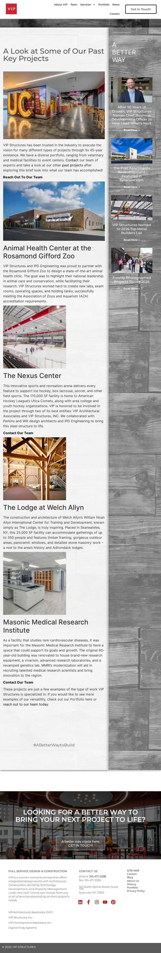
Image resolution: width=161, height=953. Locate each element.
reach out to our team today (25, 704)
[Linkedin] (80, 902)
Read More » (132, 130)
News (115, 4)
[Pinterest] (113, 902)
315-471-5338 (97, 876)
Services (85, 4)
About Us (133, 880)
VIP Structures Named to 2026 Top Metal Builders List (131, 229)
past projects (72, 165)
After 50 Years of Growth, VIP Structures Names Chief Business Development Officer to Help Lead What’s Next (132, 115)
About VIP (61, 4)
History (131, 884)
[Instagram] (96, 902)
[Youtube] (105, 902)
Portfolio (103, 4)
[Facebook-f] (88, 902)
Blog (130, 877)
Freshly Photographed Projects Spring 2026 (132, 280)
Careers (114, 13)
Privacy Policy (136, 890)
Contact (72, 160)
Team (73, 4)
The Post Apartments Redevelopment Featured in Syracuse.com (131, 174)
